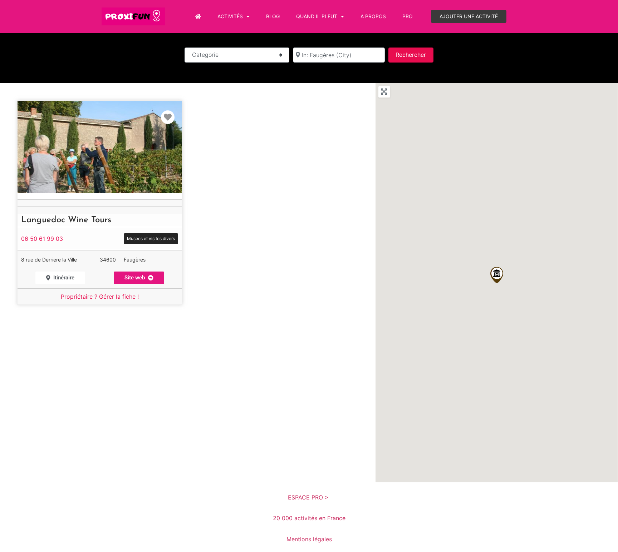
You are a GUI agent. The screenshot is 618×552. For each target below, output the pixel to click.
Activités (230, 16)
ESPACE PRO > (309, 497)
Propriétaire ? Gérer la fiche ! (100, 296)
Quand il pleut (316, 16)
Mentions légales (309, 539)
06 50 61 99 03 (42, 238)
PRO (407, 16)
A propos (373, 16)
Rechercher (414, 54)
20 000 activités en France (309, 518)
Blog (273, 16)
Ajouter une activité (469, 16)
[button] (496, 275)
